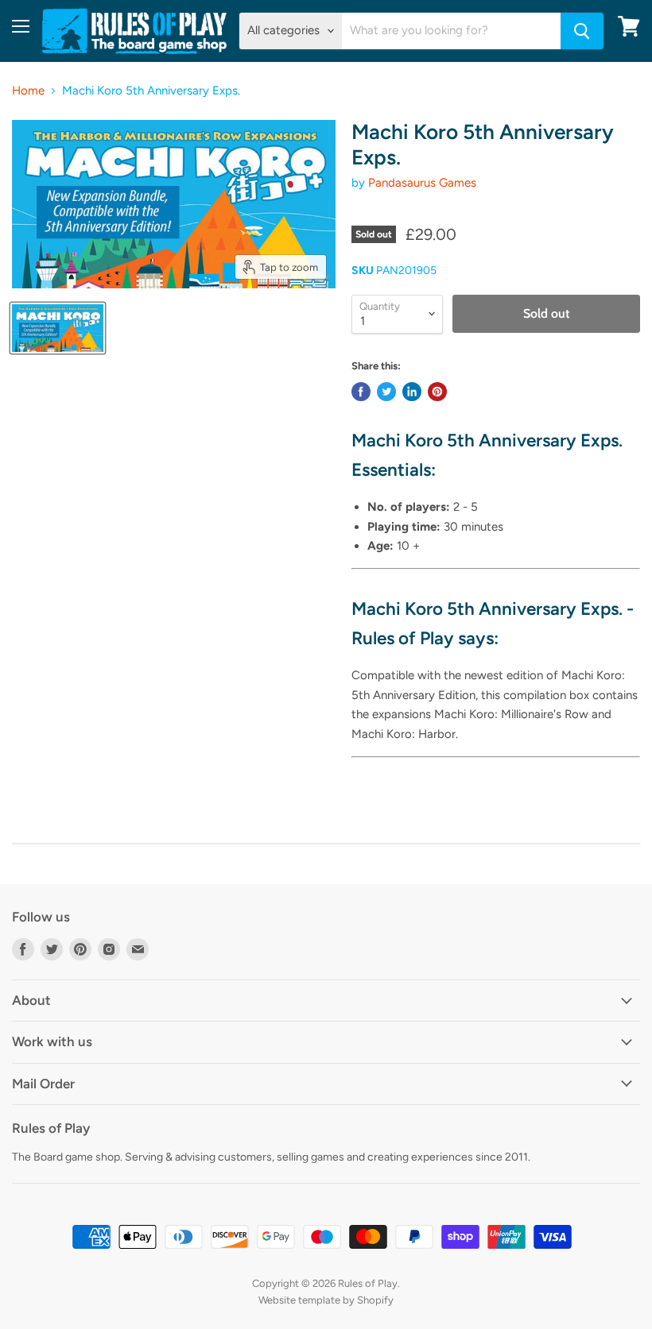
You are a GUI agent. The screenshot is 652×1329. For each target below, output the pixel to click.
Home (28, 91)
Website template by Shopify (326, 1300)
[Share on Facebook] (361, 391)
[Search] (582, 31)
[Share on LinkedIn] (411, 391)
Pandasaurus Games (422, 183)
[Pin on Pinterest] (437, 391)
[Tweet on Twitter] (386, 391)
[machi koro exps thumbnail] (57, 328)
